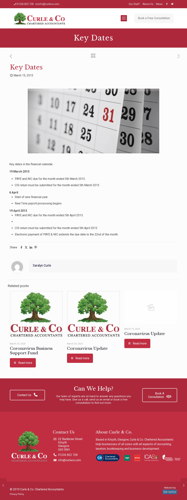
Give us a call (80, 399)
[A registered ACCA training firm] (138, 458)
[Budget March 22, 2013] (184, 485)
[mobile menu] (124, 18)
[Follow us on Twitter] (172, 4)
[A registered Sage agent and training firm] (126, 458)
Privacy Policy (17, 494)
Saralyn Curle (42, 265)
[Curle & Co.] (39, 18)
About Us (148, 4)
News (159, 4)
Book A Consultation (156, 395)
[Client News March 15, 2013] (3, 485)
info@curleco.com (48, 4)
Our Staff (134, 4)
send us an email (99, 399)
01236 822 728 (25, 4)
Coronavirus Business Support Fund (31, 350)
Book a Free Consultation (154, 18)
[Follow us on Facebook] (166, 4)
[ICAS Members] (151, 458)
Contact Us (24, 395)
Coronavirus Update (87, 348)
